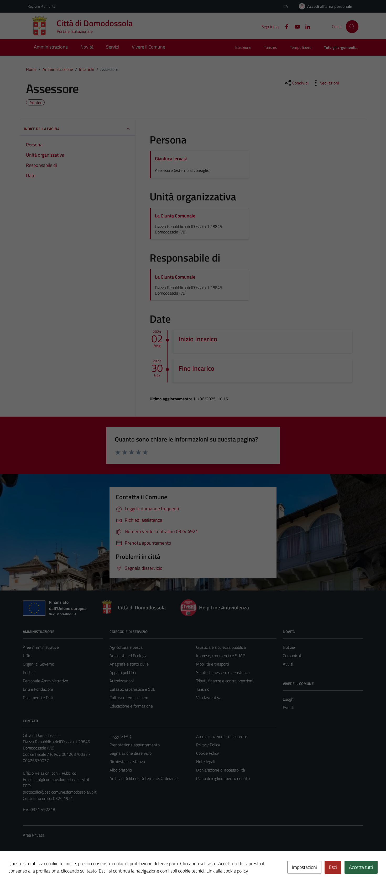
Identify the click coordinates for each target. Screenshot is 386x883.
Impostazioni (304, 867)
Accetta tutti (361, 867)
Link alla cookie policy (227, 870)
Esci (333, 867)
